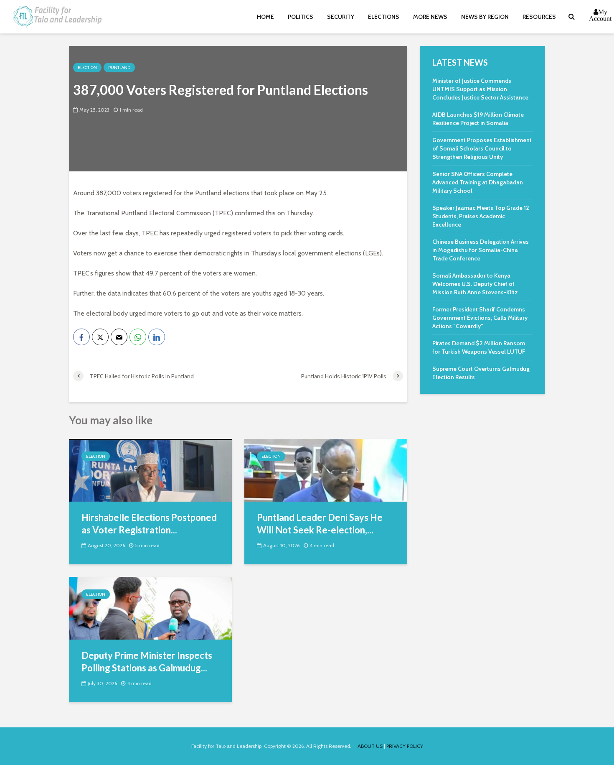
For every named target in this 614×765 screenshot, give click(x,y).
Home (265, 16)
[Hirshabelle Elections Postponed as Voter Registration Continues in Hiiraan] (150, 470)
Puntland (119, 67)
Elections (383, 16)
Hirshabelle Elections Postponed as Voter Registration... (149, 524)
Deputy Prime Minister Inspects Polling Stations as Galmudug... (146, 661)
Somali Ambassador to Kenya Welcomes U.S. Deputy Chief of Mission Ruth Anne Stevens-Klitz (475, 284)
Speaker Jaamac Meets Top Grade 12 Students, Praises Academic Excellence (480, 216)
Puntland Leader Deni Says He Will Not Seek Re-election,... (320, 524)
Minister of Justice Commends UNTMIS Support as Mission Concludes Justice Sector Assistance (480, 89)
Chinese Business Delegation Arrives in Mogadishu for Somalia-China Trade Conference (480, 250)
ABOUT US (370, 746)
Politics (300, 16)
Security (340, 16)
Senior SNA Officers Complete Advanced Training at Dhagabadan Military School (477, 182)
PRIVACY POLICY (404, 746)
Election (87, 67)
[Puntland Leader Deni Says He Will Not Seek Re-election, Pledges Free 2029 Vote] (325, 470)
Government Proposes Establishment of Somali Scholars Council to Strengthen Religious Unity (482, 148)
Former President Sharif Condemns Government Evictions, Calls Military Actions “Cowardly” (480, 318)
